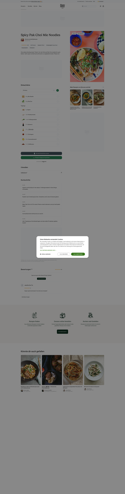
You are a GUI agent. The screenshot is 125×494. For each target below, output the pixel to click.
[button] (62, 250)
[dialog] (62, 247)
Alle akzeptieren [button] (78, 254)
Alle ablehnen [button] (64, 254)
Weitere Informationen (48, 247)
